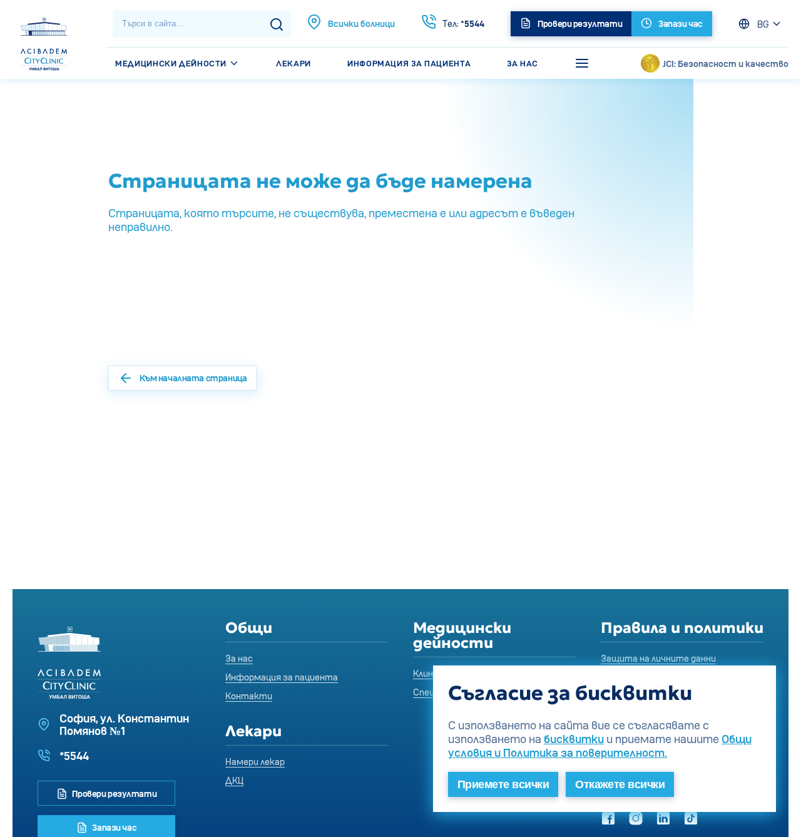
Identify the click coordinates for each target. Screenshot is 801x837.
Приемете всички (503, 784)
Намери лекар (255, 761)
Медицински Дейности (171, 63)
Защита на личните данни (658, 658)
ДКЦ (234, 780)
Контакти (248, 696)
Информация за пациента (409, 63)
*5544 (463, 23)
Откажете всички (620, 784)
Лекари (293, 63)
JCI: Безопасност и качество (725, 63)
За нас (522, 63)
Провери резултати (113, 793)
